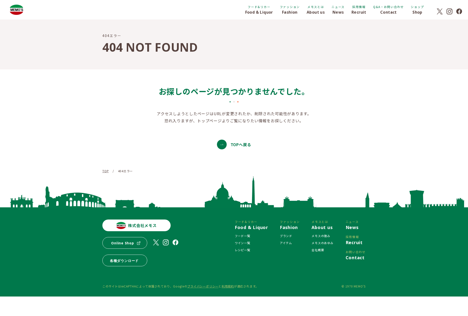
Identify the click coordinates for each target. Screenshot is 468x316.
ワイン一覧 (242, 243)
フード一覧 (242, 236)
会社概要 (318, 250)
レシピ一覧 (242, 250)
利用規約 (228, 286)
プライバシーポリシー (202, 286)
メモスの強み (321, 236)
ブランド (286, 236)
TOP (105, 171)
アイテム (286, 243)
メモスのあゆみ (322, 243)
